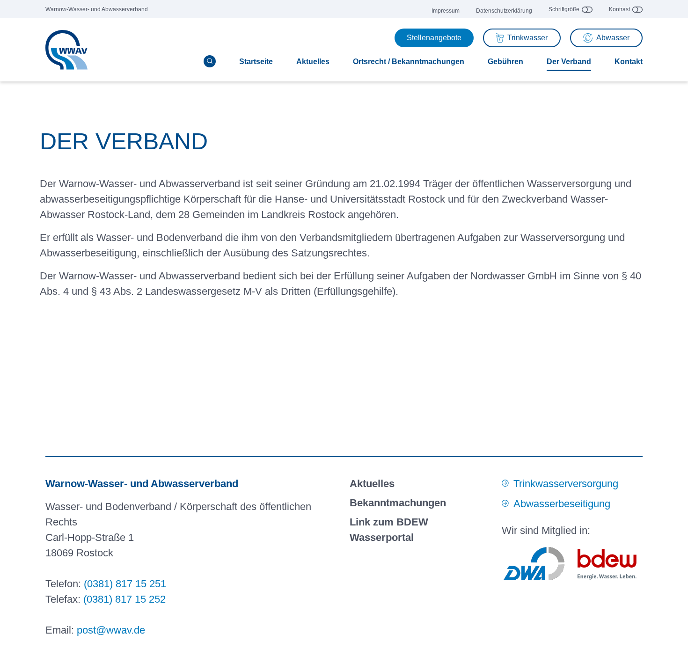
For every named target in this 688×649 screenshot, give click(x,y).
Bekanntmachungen (398, 503)
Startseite (256, 62)
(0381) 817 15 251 (125, 584)
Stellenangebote (434, 38)
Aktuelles (312, 62)
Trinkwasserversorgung (565, 483)
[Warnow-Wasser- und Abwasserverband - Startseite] (66, 50)
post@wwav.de (111, 630)
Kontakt (629, 62)
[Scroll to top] (670, 631)
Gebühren (505, 62)
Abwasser (612, 38)
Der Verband (569, 62)
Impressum (446, 10)
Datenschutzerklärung (504, 10)
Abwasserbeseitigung (561, 504)
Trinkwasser (527, 38)
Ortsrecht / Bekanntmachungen (408, 62)
